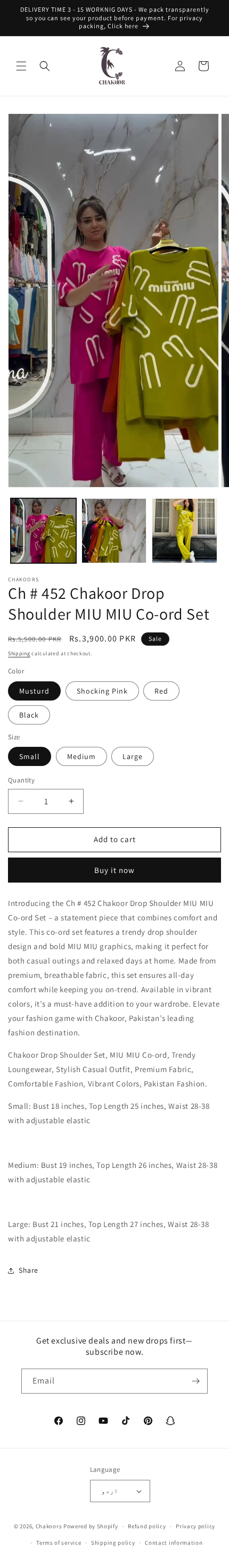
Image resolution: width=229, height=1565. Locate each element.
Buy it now (114, 870)
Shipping (19, 653)
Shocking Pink (102, 691)
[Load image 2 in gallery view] (114, 531)
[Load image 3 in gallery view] (184, 531)
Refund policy (147, 1526)
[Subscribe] (195, 1381)
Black (29, 715)
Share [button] (28, 1270)
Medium (81, 756)
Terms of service (58, 1542)
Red (161, 691)
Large (132, 756)
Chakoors (49, 1526)
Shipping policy (113, 1542)
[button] (21, 66)
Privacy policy (195, 1526)
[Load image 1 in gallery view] (43, 531)
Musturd (34, 691)
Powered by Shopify (90, 1526)
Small (29, 756)
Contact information (173, 1542)
